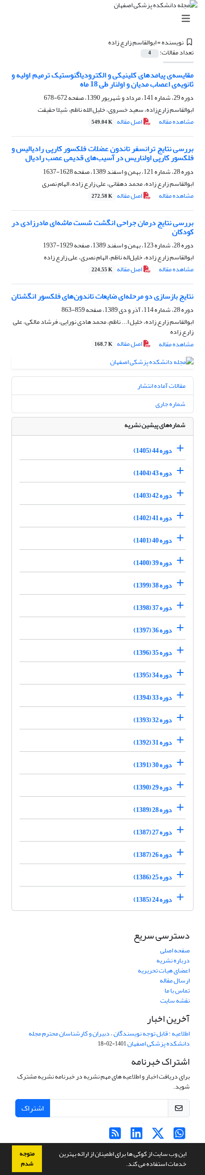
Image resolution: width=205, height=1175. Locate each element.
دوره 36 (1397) (152, 630)
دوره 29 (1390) (152, 787)
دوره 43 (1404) (152, 473)
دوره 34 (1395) (152, 675)
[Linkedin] (136, 1136)
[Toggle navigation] (105, 19)
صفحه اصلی (175, 950)
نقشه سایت (175, 1000)
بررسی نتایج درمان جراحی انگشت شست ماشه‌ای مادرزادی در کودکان (102, 227)
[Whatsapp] (179, 1136)
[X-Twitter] (158, 1136)
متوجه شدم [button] (27, 1158)
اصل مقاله (117, 121)
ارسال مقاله (175, 980)
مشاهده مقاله (176, 121)
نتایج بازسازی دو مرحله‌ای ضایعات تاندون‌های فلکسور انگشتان (102, 296)
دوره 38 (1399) (152, 585)
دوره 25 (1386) (152, 877)
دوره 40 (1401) (152, 540)
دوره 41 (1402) (152, 518)
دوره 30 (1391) (152, 764)
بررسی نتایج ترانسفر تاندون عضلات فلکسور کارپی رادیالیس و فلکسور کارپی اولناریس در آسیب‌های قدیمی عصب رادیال (102, 153)
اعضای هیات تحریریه (164, 970)
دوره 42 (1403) (152, 495)
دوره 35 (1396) (152, 652)
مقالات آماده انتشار (161, 385)
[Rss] (115, 1136)
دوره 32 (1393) (152, 720)
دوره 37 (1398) (152, 607)
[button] (123, 1165)
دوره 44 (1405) (152, 450)
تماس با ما (177, 990)
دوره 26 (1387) (152, 854)
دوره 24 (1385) (152, 899)
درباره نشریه (173, 960)
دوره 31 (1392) (152, 742)
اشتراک (32, 1108)
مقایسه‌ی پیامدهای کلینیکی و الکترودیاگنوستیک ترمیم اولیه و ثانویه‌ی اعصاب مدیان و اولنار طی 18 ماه (102, 79)
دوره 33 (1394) (152, 697)
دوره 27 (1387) (152, 832)
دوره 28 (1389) (152, 809)
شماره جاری (170, 403)
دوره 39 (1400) (152, 562)
